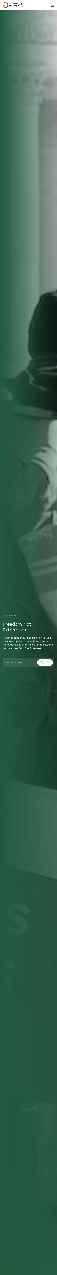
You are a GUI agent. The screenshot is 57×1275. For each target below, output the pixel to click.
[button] (51, 5)
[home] (13, 5)
